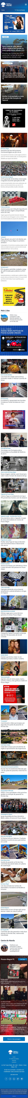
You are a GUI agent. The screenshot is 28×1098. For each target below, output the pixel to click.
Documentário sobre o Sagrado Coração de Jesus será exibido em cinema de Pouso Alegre (13, 519)
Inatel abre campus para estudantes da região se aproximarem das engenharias (13, 747)
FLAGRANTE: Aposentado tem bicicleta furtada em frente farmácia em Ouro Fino (13, 402)
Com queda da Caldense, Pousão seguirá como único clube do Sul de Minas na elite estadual (13, 1029)
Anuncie (14, 1060)
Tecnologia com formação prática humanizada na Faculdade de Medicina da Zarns (13, 452)
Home (3, 10)
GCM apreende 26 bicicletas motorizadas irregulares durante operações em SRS (13, 179)
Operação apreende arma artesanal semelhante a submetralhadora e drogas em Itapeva (13, 591)
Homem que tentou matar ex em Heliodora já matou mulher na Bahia (12, 657)
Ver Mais (22, 959)
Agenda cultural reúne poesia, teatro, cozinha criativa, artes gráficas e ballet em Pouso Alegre (14, 680)
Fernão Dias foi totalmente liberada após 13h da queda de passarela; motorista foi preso (14, 770)
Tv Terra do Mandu (20, 10)
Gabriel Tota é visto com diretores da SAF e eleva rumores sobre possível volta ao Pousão (14, 1005)
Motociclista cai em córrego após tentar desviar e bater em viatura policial (13, 910)
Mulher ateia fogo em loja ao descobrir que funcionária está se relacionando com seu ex (13, 543)
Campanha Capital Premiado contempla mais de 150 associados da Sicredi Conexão (13, 634)
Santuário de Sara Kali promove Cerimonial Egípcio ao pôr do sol (11, 151)
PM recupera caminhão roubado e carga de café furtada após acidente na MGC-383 (13, 271)
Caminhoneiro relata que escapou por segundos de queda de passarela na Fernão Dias (13, 724)
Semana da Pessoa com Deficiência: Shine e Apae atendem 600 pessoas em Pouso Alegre (14, 567)
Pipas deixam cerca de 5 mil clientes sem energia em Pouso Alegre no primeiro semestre (13, 240)
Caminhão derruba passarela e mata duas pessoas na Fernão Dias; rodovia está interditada (14, 933)
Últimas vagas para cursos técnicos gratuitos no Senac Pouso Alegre (12, 614)
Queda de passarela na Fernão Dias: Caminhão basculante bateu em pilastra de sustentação (13, 863)
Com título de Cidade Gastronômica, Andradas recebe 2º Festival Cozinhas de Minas (13, 378)
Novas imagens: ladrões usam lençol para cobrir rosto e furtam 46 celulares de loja (14, 475)
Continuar (14, 1096)
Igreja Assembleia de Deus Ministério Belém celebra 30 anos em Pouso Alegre (13, 817)
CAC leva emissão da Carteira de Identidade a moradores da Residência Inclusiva (13, 887)
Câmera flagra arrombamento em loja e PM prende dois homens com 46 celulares (14, 497)
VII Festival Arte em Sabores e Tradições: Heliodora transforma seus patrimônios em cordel (13, 840)
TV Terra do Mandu (14, 1058)
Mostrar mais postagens (14, 1039)
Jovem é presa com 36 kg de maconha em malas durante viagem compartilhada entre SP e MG (14, 210)
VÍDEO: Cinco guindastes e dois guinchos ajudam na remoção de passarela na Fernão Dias (14, 794)
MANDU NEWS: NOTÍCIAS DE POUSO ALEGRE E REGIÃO (12, 332)
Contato (14, 1062)
